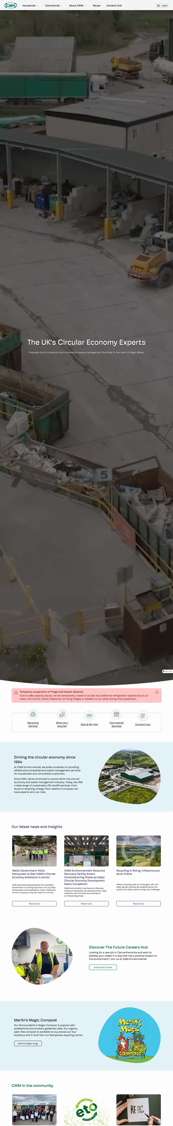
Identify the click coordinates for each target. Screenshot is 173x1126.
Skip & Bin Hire (89, 724)
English (164, 6)
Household (29, 5)
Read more (34, 903)
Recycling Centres (33, 724)
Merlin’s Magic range (28, 1043)
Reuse (96, 5)
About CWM (76, 5)
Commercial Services (117, 724)
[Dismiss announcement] (157, 692)
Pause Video (168, 671)
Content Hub (114, 5)
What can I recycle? (62, 724)
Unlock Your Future (103, 967)
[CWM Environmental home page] (10, 5)
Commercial (52, 5)
